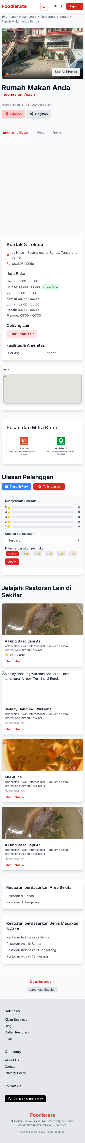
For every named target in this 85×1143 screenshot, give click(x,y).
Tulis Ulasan (51, 486)
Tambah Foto (19, 486)
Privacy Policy (15, 1073)
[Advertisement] (42, 187)
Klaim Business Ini (42, 981)
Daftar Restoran (17, 1032)
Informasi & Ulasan (15, 132)
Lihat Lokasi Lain (22, 334)
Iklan (8, 1039)
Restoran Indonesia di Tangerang (31, 950)
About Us (12, 1060)
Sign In (59, 6)
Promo (56, 132)
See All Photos (66, 72)
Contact (10, 1067)
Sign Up (74, 6)
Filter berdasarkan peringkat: (25, 548)
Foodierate (14, 6)
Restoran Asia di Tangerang (27, 956)
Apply (12, 561)
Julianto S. (16, 74)
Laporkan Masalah (43, 989)
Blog (8, 1026)
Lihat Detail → (14, 661)
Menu (40, 132)
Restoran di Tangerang (23, 902)
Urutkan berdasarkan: (20, 533)
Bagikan (41, 114)
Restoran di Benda (20, 896)
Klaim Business (16, 1020)
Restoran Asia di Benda (23, 944)
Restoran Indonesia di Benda (27, 937)
